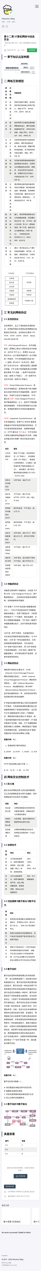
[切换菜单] (37, 6)
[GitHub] (7, 27)
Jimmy (12, 1265)
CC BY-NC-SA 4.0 (28, 1192)
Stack (6, 1265)
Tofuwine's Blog (8, 19)
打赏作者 (22, 1176)
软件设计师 (10, 1186)
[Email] (3, 27)
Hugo (6, 1262)
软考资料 (32, 50)
